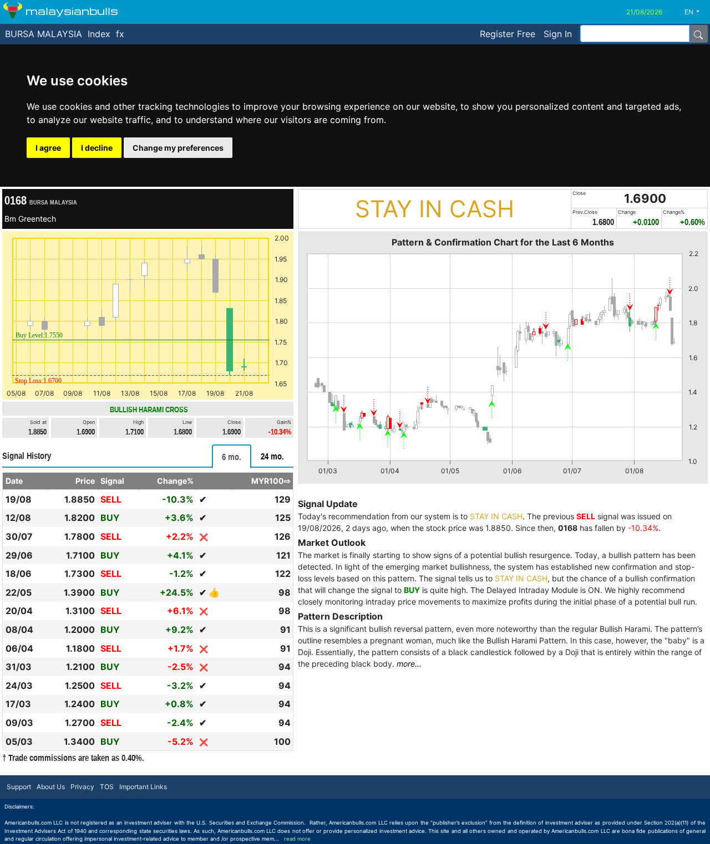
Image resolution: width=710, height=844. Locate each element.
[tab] (231, 456)
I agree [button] (48, 147)
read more (297, 839)
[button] (696, 12)
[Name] (698, 34)
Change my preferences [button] (178, 147)
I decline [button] (97, 147)
